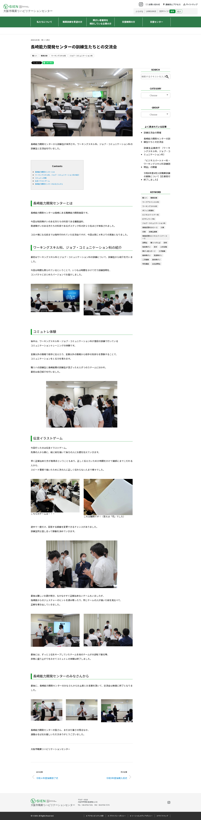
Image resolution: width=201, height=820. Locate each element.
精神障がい (146, 255)
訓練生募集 (153, 231)
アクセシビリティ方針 (96, 816)
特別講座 (145, 264)
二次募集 (145, 259)
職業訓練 (44, 55)
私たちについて (44, 21)
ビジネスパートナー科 (150, 214)
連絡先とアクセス (173, 4)
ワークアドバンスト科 (150, 202)
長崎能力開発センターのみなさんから (49, 184)
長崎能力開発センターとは (45, 172)
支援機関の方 (128, 21)
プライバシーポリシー (117, 816)
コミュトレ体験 (40, 178)
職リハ (34, 55)
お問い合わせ (154, 4)
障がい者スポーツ (148, 251)
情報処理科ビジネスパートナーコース (154, 237)
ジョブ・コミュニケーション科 (81, 55)
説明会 (144, 242)
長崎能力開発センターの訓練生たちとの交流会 (157, 140)
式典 (144, 231)
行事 (162, 227)
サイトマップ (192, 4)
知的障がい (146, 247)
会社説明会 (156, 264)
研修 (165, 242)
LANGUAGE (151, 11)
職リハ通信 (45, 40)
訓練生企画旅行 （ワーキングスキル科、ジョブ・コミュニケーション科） (157, 151)
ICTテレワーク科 (148, 219)
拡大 (179, 11)
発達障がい (158, 255)
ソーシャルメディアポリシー (142, 816)
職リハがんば (155, 242)
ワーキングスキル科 (58, 55)
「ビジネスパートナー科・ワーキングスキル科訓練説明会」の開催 (157, 164)
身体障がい (156, 259)
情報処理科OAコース (150, 227)
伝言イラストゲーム (42, 181)
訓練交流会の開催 (152, 132)
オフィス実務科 (148, 210)
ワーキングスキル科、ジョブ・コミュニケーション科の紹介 (57, 175)
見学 (155, 247)
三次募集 (162, 251)
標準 (172, 11)
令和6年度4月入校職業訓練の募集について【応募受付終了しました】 (157, 176)
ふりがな (139, 11)
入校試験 (163, 247)
